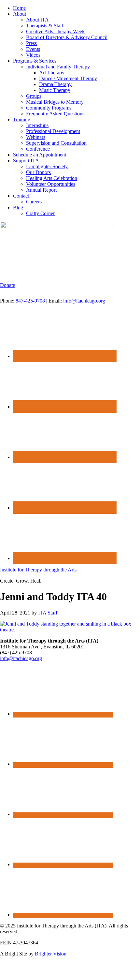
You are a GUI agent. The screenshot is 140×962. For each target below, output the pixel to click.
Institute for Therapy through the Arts (38, 569)
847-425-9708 (30, 300)
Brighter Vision (50, 953)
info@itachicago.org (84, 300)
